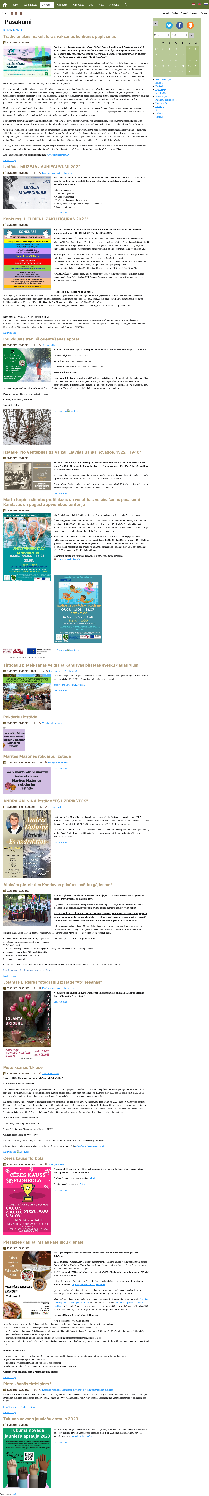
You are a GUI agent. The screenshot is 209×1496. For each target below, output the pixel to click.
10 (183, 54)
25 (189, 66)
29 (169, 71)
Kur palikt (78, 4)
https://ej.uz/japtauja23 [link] (82, 1436)
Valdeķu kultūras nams (52, 723)
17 (183, 60)
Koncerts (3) (161, 96)
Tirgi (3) (159, 117)
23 (176, 66)
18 (189, 60)
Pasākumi (17, 30)
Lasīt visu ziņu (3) (66, 650)
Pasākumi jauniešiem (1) (166, 100)
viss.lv (14, 1494)
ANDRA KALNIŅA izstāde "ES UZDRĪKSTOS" (45, 801)
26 (196, 66)
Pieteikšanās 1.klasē (23, 1067)
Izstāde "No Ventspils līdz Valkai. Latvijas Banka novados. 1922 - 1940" (72, 452)
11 (189, 54)
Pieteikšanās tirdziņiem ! (27, 1383)
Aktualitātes (30, 4)
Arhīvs (204, 13)
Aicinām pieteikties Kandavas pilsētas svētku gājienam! (57, 884)
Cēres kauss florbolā (23, 1158)
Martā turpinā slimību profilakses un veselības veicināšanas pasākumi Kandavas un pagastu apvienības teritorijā (71, 502)
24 (183, 66)
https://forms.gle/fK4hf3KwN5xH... (70, 685)
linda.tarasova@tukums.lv (68, 559)
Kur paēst (62, 4)
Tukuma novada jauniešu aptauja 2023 (40, 1418)
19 (196, 60)
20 (156, 66)
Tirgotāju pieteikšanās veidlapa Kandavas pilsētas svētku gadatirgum (70, 665)
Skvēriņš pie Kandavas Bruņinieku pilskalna (93, 1390)
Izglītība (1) (160, 89)
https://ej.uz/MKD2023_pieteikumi (88, 1284)
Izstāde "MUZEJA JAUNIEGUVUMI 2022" (42, 166)
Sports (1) (159, 106)
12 (196, 54)
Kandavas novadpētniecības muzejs (58, 173)
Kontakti (114, 4)
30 (176, 71)
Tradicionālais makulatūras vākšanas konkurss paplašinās (59, 36)
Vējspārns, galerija (56, 807)
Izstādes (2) (160, 93)
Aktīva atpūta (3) (163, 79)
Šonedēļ (184, 13)
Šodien (175, 13)
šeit (93, 1178)
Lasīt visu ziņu (9, 160)
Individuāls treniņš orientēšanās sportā (41, 339)
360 (91, 4)
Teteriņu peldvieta (50, 345)
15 (169, 60)
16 (176, 60)
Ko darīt (46, 4)
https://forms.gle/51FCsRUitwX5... (19, 1407)
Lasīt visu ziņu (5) (66, 411)
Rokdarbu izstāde (20, 717)
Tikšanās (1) (160, 113)
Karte (15, 4)
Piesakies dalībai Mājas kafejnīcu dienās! (43, 1242)
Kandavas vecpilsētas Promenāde (64, 671)
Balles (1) (159, 83)
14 (163, 60)
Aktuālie (166, 13)
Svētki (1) (159, 110)
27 (156, 49)
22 (169, 66)
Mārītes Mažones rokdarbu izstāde (37, 756)
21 (163, 66)
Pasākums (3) (161, 103)
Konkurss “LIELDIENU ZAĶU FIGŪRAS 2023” (45, 219)
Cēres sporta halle (56, 1164)
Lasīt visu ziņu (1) (16, 1152)
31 (183, 71)
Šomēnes (194, 13)
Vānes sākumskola (50, 1073)
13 (156, 60)
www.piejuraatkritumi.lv (58, 155)
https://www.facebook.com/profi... (90, 1146)
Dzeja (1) (159, 86)
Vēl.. (101, 4)
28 (163, 49)
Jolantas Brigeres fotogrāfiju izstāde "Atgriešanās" (52, 982)
